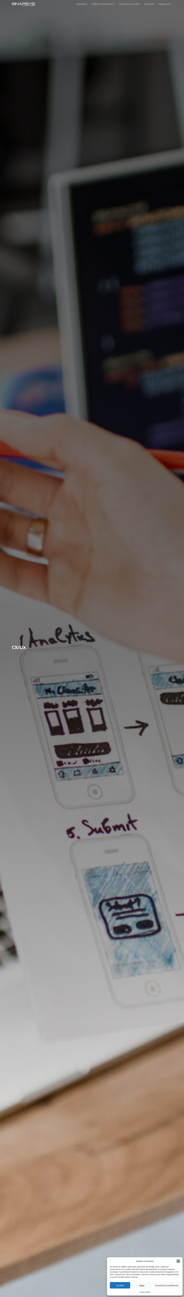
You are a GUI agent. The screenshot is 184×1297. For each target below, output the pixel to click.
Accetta (120, 1285)
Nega (141, 1285)
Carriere (148, 4)
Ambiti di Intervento (102, 4)
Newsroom (165, 4)
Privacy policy (144, 1292)
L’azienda (81, 4)
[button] (178, 1261)
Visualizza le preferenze (166, 1285)
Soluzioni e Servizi (129, 4)
